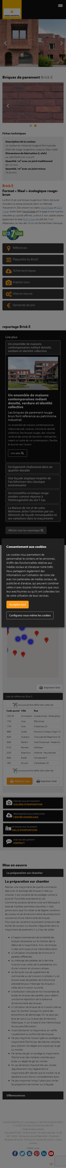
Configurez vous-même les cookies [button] (30, 615)
